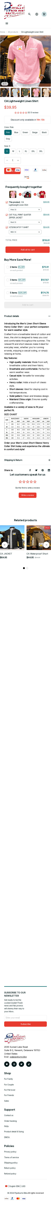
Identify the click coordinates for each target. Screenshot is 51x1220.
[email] (18, 1056)
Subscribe (26, 1024)
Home (2, 32)
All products (13, 32)
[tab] (24, 568)
